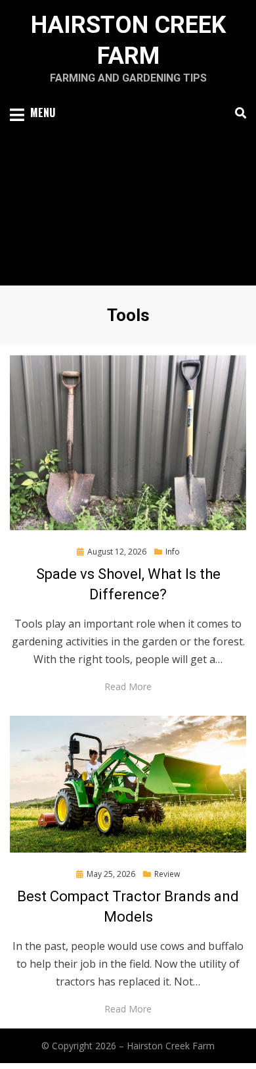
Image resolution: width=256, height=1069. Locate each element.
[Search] (237, 113)
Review (167, 874)
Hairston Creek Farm (171, 1045)
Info (172, 551)
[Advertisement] (128, 199)
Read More (128, 686)
